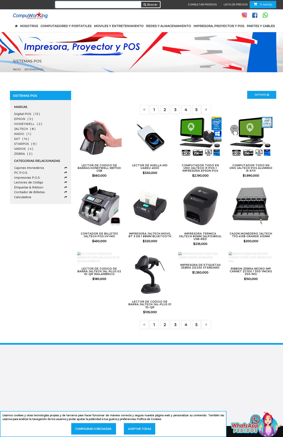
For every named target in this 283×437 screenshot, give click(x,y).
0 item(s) (265, 4)
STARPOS (25, 144)
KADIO (22, 134)
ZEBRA (23, 154)
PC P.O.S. (21, 173)
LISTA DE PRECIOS (236, 4)
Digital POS (27, 114)
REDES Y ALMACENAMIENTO (168, 26)
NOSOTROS (29, 26)
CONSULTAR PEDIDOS (202, 4)
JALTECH (24, 129)
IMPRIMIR (261, 94)
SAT (21, 139)
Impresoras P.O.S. (27, 177)
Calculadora (22, 197)
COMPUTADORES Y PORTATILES (66, 26)
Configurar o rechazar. (93, 428)
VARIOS (23, 149)
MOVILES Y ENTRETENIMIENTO (119, 26)
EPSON (23, 119)
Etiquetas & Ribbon (28, 187)
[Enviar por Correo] (82, 137)
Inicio (17, 69)
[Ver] (104, 137)
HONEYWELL (28, 124)
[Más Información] (115, 137)
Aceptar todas (139, 428)
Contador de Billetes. (29, 192)
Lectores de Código (28, 182)
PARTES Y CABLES (261, 26)
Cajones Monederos (29, 168)
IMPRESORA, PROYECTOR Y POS (219, 26)
